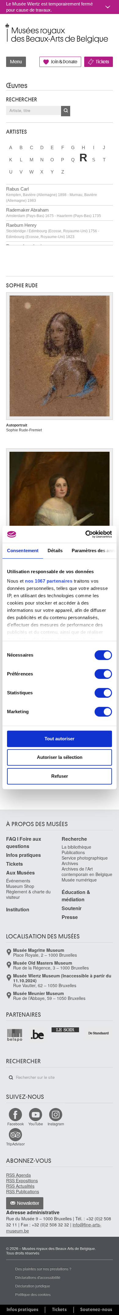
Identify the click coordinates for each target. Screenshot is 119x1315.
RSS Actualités (20, 1186)
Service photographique (85, 858)
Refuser (59, 776)
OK (65, 111)
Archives (70, 863)
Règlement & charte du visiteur (28, 894)
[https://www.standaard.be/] (99, 1033)
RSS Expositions (22, 1180)
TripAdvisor (15, 1143)
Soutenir (71, 908)
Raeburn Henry (52, 231)
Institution (17, 909)
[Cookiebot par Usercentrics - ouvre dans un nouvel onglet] (85, 534)
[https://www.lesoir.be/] (66, 1029)
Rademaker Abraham (53, 212)
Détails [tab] (55, 550)
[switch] (103, 674)
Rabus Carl (51, 194)
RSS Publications (22, 1191)
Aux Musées (20, 872)
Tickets (102, 61)
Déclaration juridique (32, 1285)
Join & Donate (64, 61)
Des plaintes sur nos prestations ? (43, 1268)
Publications (73, 852)
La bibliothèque (76, 847)
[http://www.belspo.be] (15, 1035)
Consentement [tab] (22, 550)
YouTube (35, 1123)
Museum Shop (20, 886)
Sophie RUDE (22, 285)
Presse (70, 916)
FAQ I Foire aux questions (23, 842)
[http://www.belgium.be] (37, 1035)
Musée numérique (79, 879)
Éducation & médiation (76, 896)
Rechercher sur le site (11, 1077)
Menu (16, 61)
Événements (18, 880)
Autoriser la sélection (59, 757)
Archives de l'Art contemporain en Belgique (87, 871)
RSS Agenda (18, 1175)
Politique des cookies (33, 1294)
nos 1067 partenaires (48, 581)
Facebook (15, 1123)
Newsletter (28, 1203)
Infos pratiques (23, 854)
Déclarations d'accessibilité (37, 1277)
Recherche (74, 838)
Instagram (56, 1123)
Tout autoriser (59, 738)
